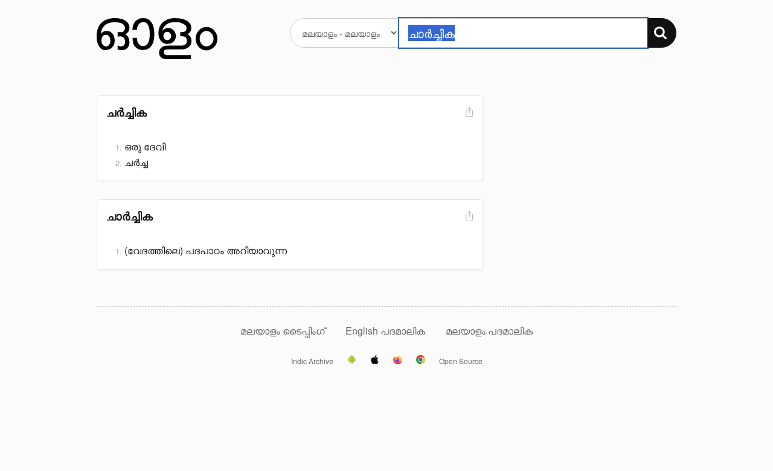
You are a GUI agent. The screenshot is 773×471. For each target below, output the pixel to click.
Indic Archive (312, 361)
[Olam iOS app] (374, 360)
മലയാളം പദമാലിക (489, 331)
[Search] (661, 33)
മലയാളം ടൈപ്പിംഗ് (282, 331)
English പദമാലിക (386, 331)
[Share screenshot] (468, 113)
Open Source (461, 361)
